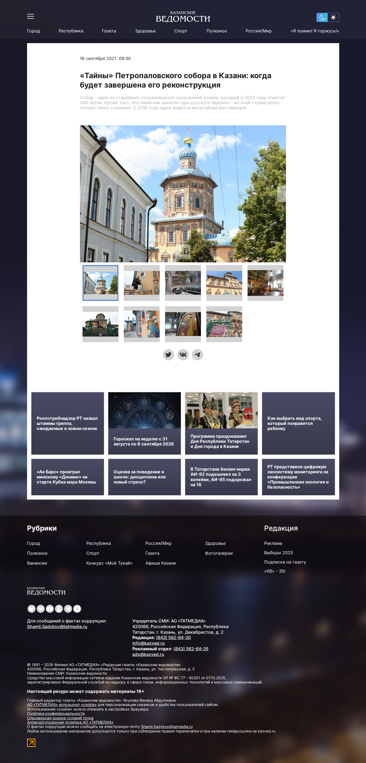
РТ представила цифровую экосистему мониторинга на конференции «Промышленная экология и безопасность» (298, 477)
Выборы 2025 (278, 552)
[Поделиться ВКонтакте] (183, 354)
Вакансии (37, 563)
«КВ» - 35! (274, 571)
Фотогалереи (219, 553)
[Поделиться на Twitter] (168, 354)
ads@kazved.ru (148, 654)
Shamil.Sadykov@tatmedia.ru (57, 626)
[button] (100, 283)
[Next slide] (281, 194)
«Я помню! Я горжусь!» (315, 30)
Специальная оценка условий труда (60, 718)
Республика (71, 30)
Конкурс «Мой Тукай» (109, 563)
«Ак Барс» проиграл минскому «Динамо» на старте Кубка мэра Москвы (66, 477)
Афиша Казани (160, 563)
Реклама (273, 543)
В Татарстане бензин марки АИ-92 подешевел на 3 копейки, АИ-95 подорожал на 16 (221, 477)
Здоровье (145, 30)
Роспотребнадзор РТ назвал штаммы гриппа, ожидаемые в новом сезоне (67, 423)
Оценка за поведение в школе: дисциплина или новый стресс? (140, 477)
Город (33, 30)
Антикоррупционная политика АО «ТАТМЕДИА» (70, 722)
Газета (109, 30)
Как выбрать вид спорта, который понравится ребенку (294, 423)
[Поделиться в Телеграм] (197, 354)
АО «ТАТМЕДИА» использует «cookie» (62, 704)
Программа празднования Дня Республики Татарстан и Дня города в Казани (220, 441)
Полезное (217, 30)
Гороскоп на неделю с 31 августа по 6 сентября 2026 (144, 441)
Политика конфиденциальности (56, 713)
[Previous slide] (84, 194)
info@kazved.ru (148, 643)
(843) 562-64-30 (173, 637)
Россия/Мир (259, 30)
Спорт (181, 30)
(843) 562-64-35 (191, 648)
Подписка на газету (285, 562)
